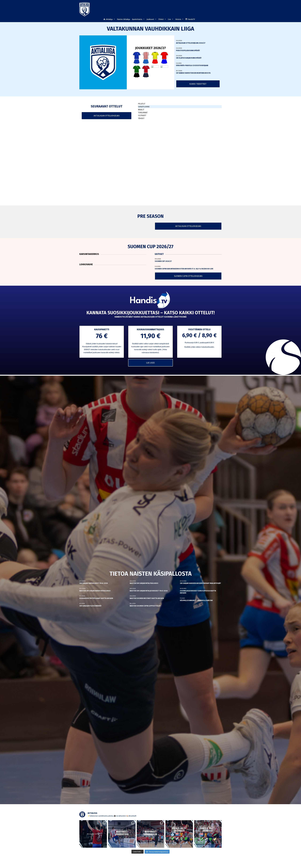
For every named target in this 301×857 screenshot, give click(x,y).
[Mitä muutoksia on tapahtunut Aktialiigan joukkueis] (150, 834)
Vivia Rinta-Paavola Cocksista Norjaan (192, 65)
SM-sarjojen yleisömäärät (90, 606)
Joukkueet (150, 19)
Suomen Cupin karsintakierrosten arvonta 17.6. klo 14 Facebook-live (184, 269)
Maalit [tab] (141, 109)
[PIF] (155, 71)
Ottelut (161, 19)
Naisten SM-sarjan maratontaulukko (95, 591)
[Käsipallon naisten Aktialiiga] (84, 9)
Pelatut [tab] (141, 103)
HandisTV (191, 19)
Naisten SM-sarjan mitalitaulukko (144, 583)
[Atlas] (136, 58)
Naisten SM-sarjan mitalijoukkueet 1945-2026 (149, 591)
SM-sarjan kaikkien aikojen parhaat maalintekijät (200, 583)
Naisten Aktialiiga (123, 19)
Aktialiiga (109, 19)
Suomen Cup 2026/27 (163, 261)
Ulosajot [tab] (142, 115)
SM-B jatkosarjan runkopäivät (189, 58)
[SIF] (164, 71)
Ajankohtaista (137, 19)
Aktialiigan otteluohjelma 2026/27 (190, 43)
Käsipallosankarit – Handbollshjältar (196, 600)
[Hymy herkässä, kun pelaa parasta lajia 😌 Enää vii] (93, 834)
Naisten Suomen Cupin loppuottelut (145, 606)
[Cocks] (155, 58)
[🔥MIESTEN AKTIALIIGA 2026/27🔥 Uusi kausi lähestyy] (208, 834)
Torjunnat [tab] (143, 112)
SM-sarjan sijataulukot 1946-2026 (93, 583)
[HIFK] (145, 71)
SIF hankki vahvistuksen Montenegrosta (193, 73)
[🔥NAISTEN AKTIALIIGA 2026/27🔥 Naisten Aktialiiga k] (179, 834)
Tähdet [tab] (141, 118)
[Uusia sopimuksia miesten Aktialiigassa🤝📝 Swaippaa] (122, 834)
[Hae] (220, 19)
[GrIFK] (136, 71)
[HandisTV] (150, 300)
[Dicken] (164, 58)
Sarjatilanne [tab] (144, 106)
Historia (178, 19)
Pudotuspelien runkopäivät (188, 51)
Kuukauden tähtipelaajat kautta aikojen (96, 598)
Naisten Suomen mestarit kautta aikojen (147, 598)
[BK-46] (145, 58)
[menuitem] (220, 19)
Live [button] (169, 19)
